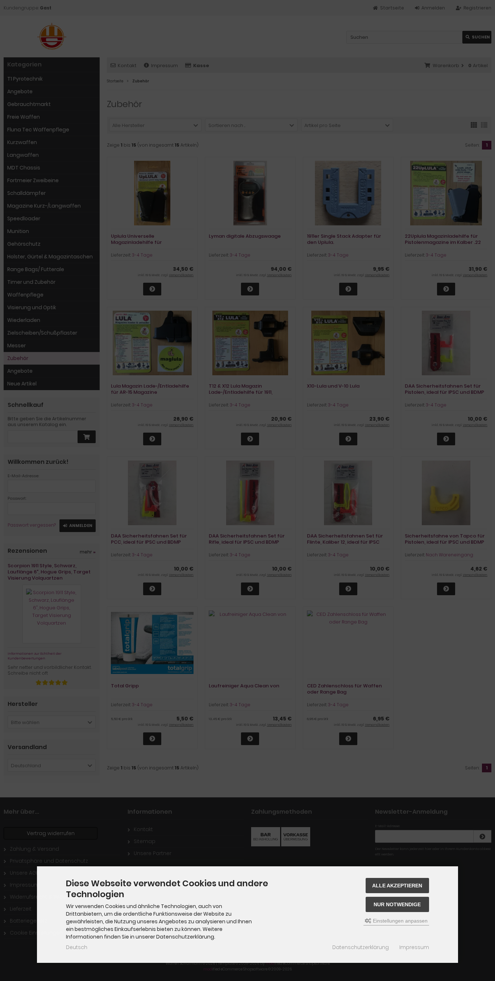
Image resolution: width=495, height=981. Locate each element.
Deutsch (76, 947)
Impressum (414, 947)
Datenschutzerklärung (360, 947)
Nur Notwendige (397, 904)
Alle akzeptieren (397, 885)
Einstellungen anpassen (399, 921)
